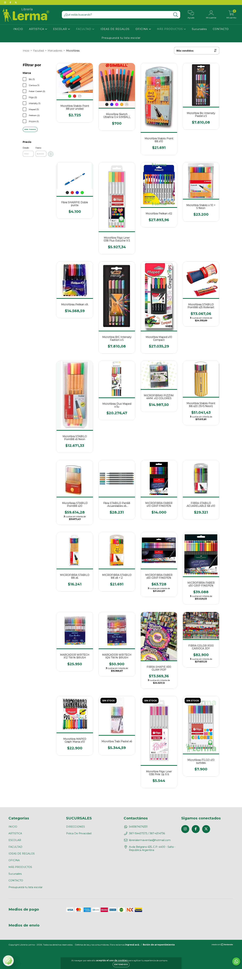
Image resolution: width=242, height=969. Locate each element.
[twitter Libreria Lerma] (15, 2)
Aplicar (50, 154)
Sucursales (199, 29)
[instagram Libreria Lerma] (5, 2)
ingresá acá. (132, 944)
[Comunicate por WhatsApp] (236, 961)
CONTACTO (221, 29)
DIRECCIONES (75, 826)
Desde (26, 147)
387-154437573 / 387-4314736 (147, 833)
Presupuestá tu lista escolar (121, 37)
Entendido (121, 964)
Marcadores (55, 50)
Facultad (38, 50)
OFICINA (142, 29)
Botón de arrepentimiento (159, 944)
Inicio (26, 50)
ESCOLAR (60, 29)
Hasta (38, 147)
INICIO (18, 29)
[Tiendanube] (222, 945)
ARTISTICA (37, 29)
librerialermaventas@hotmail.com (150, 840)
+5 (127, 104)
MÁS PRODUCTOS (170, 29)
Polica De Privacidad (78, 833)
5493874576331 (138, 826)
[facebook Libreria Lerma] (10, 2)
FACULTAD (84, 29)
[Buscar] (175, 15)
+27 (79, 96)
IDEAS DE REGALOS (115, 29)
